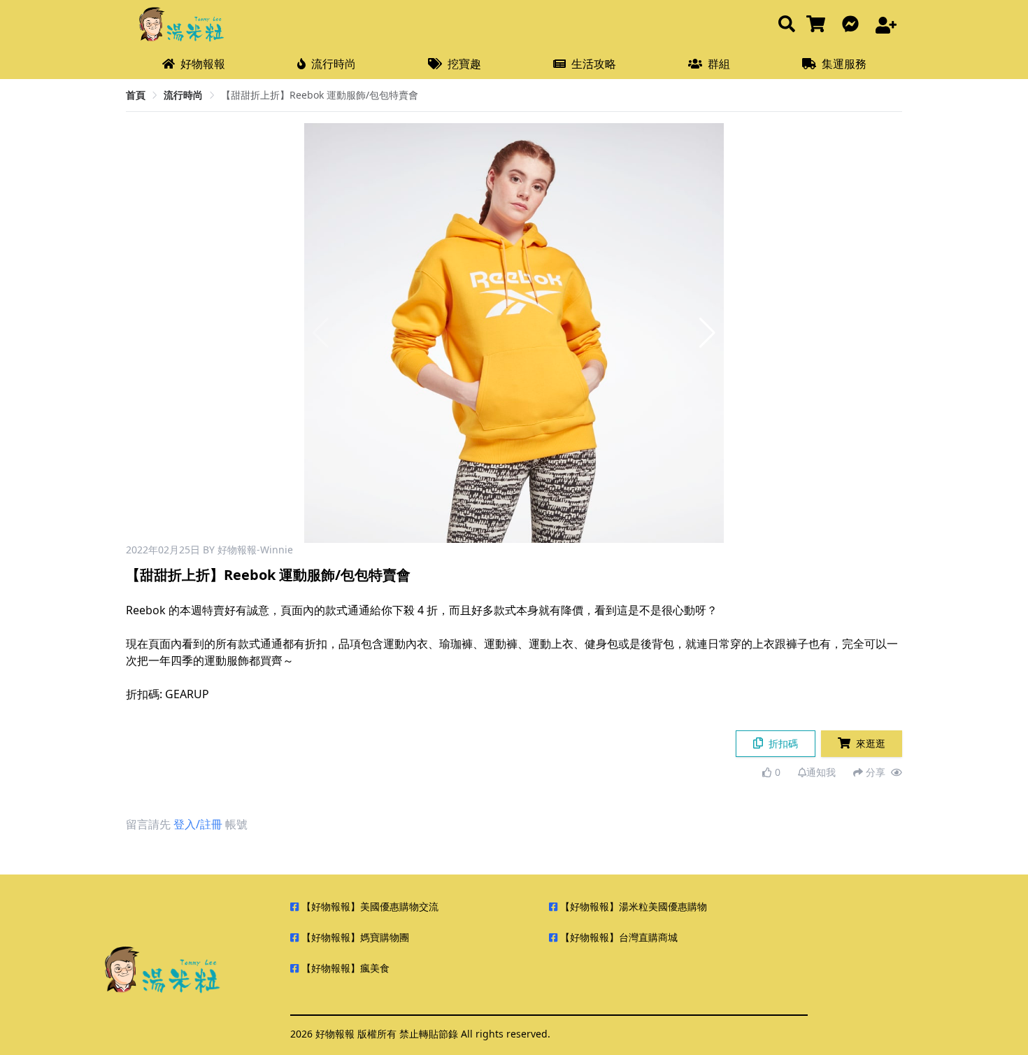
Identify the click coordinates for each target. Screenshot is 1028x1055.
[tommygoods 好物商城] (818, 24)
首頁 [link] (135, 94)
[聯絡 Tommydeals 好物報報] (853, 24)
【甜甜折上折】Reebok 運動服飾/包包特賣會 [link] (319, 94)
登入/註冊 (197, 824)
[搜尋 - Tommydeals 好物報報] (786, 24)
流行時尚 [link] (183, 94)
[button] (707, 333)
